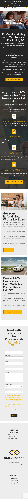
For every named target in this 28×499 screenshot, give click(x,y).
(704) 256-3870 (14, 432)
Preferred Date (8, 384)
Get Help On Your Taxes (14, 79)
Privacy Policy (14, 480)
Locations (14, 484)
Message (7, 372)
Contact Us (8, 250)
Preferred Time (8, 389)
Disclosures (14, 478)
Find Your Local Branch (14, 5)
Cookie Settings (14, 482)
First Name (7, 350)
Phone (6, 361)
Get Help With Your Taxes (14, 181)
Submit (14, 415)
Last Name (7, 355)
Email (6, 366)
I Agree (14, 409)
